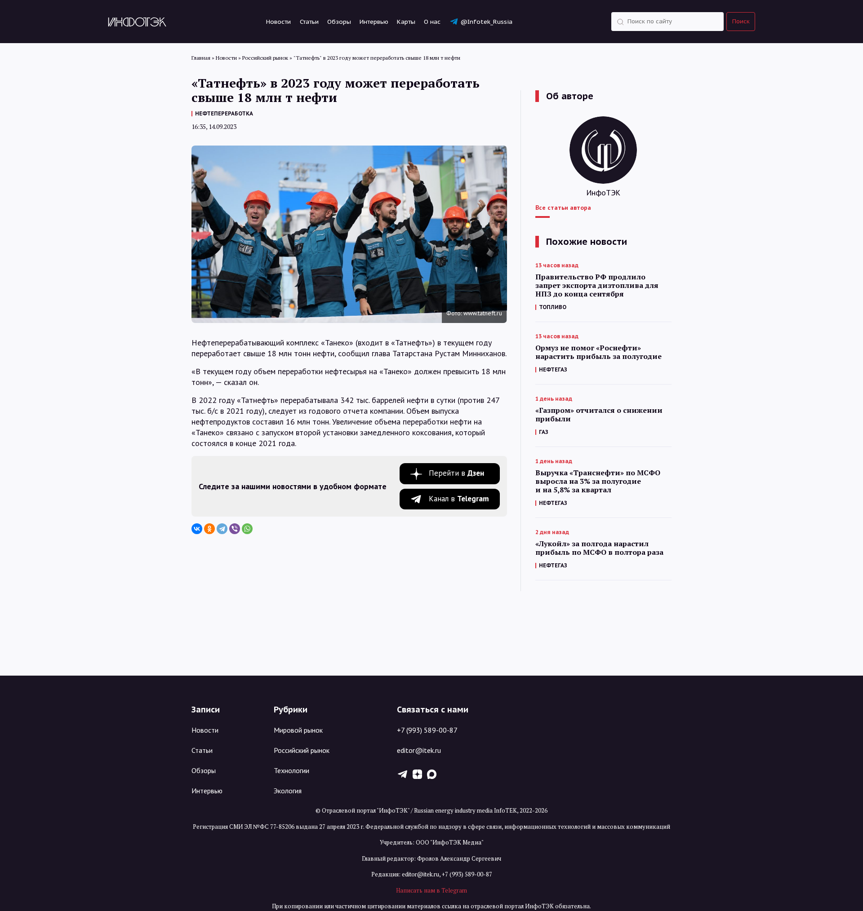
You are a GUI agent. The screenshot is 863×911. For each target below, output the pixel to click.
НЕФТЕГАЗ (553, 369)
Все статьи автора (563, 207)
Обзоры (339, 22)
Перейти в (456, 473)
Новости (278, 22)
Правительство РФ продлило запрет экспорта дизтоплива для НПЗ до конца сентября (596, 285)
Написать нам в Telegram (431, 890)
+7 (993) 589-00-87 (427, 729)
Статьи (309, 22)
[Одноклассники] (209, 528)
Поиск (741, 21)
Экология (288, 790)
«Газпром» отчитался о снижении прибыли (599, 414)
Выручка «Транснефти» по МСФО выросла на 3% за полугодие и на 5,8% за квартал (597, 481)
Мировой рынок (298, 729)
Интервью (374, 22)
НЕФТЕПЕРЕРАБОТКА (224, 113)
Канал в (459, 499)
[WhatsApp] (247, 528)
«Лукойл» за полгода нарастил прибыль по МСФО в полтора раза (599, 548)
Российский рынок (301, 750)
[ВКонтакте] (196, 528)
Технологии (291, 770)
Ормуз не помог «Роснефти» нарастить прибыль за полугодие (598, 352)
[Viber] (234, 528)
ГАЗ (543, 432)
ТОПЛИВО (552, 307)
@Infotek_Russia (486, 22)
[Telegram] (222, 528)
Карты (406, 22)
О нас (432, 22)
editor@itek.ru (419, 750)
